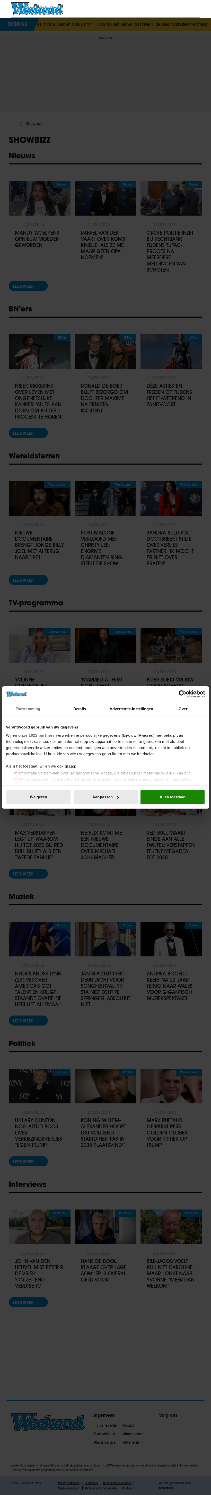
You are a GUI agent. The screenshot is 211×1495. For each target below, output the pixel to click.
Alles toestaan (172, 797)
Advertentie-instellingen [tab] (131, 709)
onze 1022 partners (36, 735)
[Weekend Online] (37, 8)
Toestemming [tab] (28, 709)
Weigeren (38, 797)
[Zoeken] (196, 9)
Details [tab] (79, 709)
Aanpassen (102, 797)
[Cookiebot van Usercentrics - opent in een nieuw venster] (182, 694)
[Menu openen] (167, 8)
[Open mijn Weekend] (181, 8)
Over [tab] (183, 709)
